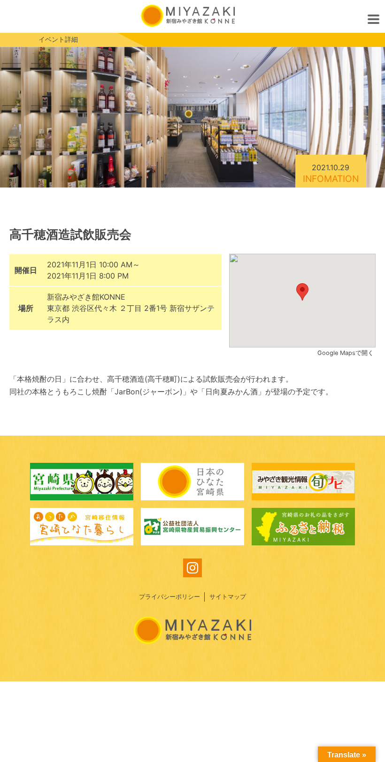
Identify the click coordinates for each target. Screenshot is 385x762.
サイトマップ (227, 596)
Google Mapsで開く (346, 352)
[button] (302, 291)
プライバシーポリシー (169, 596)
